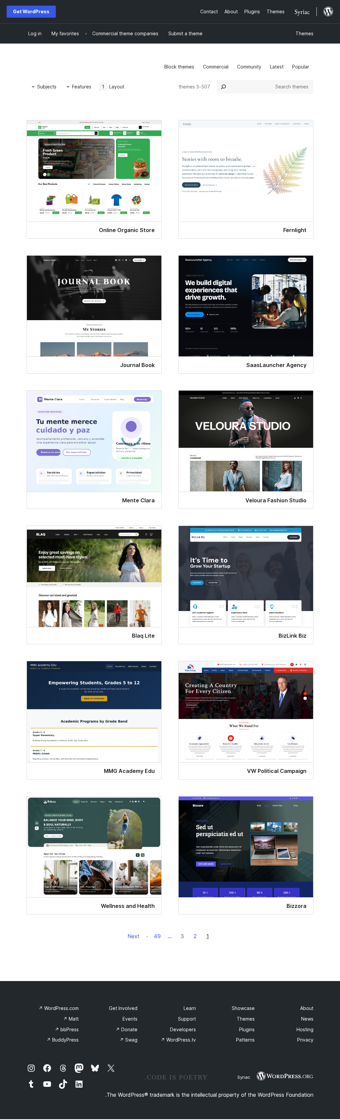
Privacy (305, 1040)
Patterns (245, 1040)
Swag (128, 1040)
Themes (304, 33)
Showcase (243, 1008)
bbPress (67, 1029)
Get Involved (123, 1008)
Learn (190, 1008)
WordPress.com (59, 1008)
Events (130, 1019)
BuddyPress (62, 1040)
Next (133, 936)
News (307, 1019)
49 (157, 936)
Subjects (46, 86)
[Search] (223, 86)
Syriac (243, 1077)
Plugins (247, 1029)
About (306, 1008)
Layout (113, 86)
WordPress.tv (178, 1040)
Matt (71, 1019)
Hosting (305, 1029)
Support (187, 1019)
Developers (183, 1029)
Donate (126, 1029)
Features (81, 86)
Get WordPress (31, 11)
